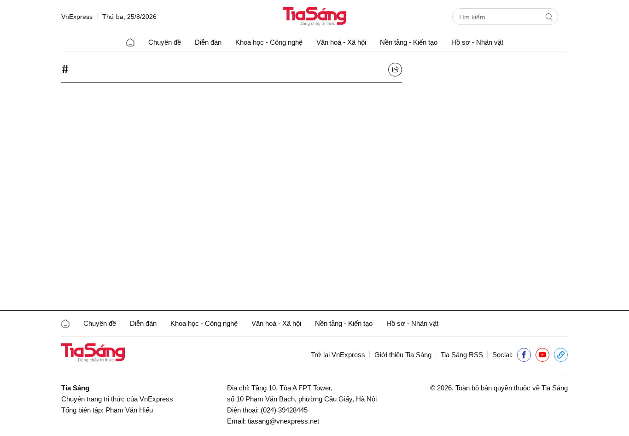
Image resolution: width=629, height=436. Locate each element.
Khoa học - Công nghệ (269, 42)
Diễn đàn (208, 42)
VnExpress (77, 16)
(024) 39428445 (284, 410)
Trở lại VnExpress (338, 355)
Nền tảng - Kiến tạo (408, 42)
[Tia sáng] (314, 17)
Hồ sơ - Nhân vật (477, 42)
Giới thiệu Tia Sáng (402, 355)
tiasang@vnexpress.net (283, 421)
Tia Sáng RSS (462, 355)
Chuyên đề (164, 42)
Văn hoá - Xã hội (341, 42)
